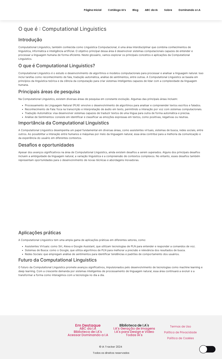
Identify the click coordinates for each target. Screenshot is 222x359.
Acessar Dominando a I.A (88, 335)
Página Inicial (92, 10)
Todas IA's (134, 335)
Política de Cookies (180, 338)
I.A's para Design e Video (134, 331)
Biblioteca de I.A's (88, 331)
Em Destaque (88, 325)
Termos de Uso (180, 326)
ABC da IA (151, 10)
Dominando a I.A (189, 10)
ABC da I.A (87, 328)
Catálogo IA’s (117, 10)
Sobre (168, 10)
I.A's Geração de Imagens (134, 328)
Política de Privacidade (180, 332)
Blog (135, 10)
